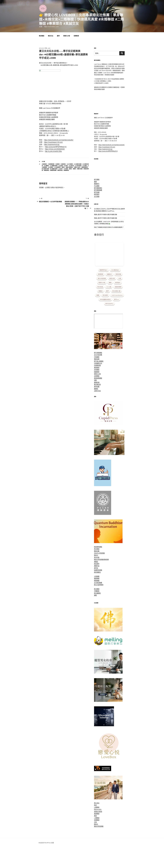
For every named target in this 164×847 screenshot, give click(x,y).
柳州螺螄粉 (97, 593)
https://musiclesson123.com (53, 142)
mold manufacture (117, 295)
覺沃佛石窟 (97, 384)
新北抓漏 (100, 287)
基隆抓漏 (96, 382)
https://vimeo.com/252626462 (55, 149)
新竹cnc (116, 299)
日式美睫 (66, 169)
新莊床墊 (118, 274)
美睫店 (100, 291)
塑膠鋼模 (96, 578)
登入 (49, 187)
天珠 (95, 822)
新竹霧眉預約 (98, 188)
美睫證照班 (66, 170)
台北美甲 (66, 165)
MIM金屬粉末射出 (105, 299)
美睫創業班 (46, 170)
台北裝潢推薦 (98, 583)
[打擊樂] (108, 645)
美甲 (107, 291)
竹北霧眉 (96, 186)
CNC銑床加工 (115, 270)
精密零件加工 (104, 270)
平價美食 (96, 591)
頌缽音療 (106, 559)
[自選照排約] (108, 701)
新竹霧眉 (96, 179)
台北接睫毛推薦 (77, 164)
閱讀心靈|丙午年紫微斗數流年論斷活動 (105, 214)
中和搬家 (96, 357)
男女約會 (96, 557)
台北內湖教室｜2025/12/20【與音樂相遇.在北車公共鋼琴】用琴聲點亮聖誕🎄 (109, 223)
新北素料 (105, 295)
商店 (95, 805)
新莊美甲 (96, 194)
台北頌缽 (96, 196)
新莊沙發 (112, 278)
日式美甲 (60, 169)
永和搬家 (96, 369)
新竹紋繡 (96, 192)
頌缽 (95, 380)
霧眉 (95, 181)
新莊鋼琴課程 (98, 547)
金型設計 (117, 282)
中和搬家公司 (98, 363)
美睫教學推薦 (53, 170)
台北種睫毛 (46, 165)
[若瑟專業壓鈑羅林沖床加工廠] (102, 770)
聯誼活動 (96, 551)
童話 (95, 816)
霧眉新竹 (96, 184)
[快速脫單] (108, 799)
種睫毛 (74, 169)
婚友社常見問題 (98, 559)
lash (48, 48)
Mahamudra (97, 809)
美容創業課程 (98, 378)
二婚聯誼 (96, 818)
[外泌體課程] (108, 348)
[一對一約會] (108, 673)
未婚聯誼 (96, 820)
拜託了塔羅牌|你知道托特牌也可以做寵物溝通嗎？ (109, 227)
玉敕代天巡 (97, 391)
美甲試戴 (96, 386)
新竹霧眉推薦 (98, 190)
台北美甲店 (71, 165)
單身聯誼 (41, 36)
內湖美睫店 (63, 164)
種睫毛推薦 (79, 169)
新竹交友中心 (109, 303)
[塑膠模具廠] (104, 726)
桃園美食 (96, 372)
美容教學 (96, 367)
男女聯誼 (96, 549)
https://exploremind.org (51, 144)
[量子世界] (108, 542)
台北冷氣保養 (98, 355)
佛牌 (110, 282)
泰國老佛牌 (118, 287)
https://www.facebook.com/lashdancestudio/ (58, 140)
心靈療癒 (96, 807)
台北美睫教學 (57, 167)
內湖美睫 (57, 164)
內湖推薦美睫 (51, 164)
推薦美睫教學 (84, 167)
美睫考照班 (60, 170)
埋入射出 (96, 803)
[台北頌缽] (102, 514)
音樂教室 (76, 36)
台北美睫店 (50, 167)
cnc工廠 (108, 287)
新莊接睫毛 (97, 572)
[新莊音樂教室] (109, 454)
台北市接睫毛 (70, 164)
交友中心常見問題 (99, 553)
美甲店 (96, 568)
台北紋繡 (60, 165)
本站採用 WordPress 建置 (46, 843)
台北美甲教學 (78, 165)
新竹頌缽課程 (98, 353)
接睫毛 (63, 167)
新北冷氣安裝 (102, 278)
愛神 (58, 36)
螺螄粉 (96, 389)
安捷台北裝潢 (98, 811)
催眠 (95, 595)
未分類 (43, 161)
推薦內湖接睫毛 (69, 167)
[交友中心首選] (108, 424)
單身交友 (50, 36)
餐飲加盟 (96, 359)
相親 (97, 295)
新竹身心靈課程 (98, 361)
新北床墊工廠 (116, 291)
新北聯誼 (96, 589)
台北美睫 (84, 165)
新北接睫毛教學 (45, 169)
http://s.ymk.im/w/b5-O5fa (53, 151)
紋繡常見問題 (98, 570)
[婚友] (109, 761)
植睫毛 (70, 169)
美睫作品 (96, 566)
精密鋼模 (96, 580)
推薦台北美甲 (77, 167)
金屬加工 (109, 274)
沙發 (119, 278)
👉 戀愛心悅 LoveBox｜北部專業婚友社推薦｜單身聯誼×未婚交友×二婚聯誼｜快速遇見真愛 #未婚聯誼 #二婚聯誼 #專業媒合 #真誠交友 (81, 19)
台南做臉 (96, 376)
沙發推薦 (96, 576)
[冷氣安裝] (102, 485)
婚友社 (96, 555)
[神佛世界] (108, 631)
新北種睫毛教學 (53, 169)
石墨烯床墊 (97, 365)
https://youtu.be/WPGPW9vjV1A (55, 147)
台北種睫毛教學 (53, 165)
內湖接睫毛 (44, 164)
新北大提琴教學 (98, 585)
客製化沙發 (66, 36)
